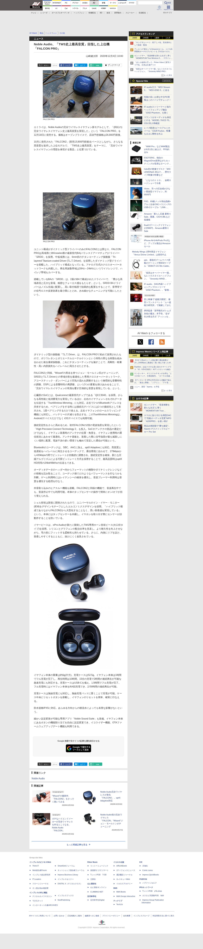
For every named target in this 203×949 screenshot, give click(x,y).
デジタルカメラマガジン (42, 896)
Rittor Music (92, 862)
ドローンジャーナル (40, 884)
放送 (108, 13)
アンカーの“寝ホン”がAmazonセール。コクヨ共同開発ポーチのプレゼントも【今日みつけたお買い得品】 (153, 51)
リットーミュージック (99, 866)
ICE (140, 862)
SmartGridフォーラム (66, 866)
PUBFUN (143, 879)
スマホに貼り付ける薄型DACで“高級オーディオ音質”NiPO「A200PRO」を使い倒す (157, 418)
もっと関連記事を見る (77, 844)
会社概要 (126, 916)
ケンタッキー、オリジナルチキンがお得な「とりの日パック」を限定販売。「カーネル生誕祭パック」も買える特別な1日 (153, 375)
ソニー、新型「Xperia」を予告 (146, 387)
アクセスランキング (145, 34)
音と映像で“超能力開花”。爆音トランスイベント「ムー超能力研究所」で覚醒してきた (157, 302)
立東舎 (93, 879)
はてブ (82, 65)
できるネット (37, 901)
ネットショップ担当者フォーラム (71, 870)
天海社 (145, 866)
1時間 (134, 38)
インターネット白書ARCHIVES (45, 905)
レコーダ (44, 13)
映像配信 (92, 13)
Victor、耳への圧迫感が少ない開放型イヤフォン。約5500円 (157, 191)
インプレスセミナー (66, 879)
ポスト (46, 65)
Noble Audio (38, 778)
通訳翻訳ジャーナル (124, 875)
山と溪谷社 (91, 884)
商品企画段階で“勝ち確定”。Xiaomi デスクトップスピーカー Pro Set (157, 429)
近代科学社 (91, 896)
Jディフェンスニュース (125, 870)
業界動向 (117, 13)
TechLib (119, 904)
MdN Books (121, 892)
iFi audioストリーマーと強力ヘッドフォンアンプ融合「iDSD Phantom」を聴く (157, 110)
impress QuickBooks (150, 875)
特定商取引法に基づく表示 (163, 916)
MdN (115, 888)
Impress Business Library (68, 875)
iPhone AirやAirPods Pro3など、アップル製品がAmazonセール (157, 243)
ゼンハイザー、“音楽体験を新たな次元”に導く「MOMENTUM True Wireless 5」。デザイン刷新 (153, 58)
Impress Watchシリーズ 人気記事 (152, 351)
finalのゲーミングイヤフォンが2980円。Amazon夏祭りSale (157, 228)
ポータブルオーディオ (61, 13)
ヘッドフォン (79, 13)
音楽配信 (142, 13)
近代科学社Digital (97, 900)
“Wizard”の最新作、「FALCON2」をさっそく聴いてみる (63, 799)
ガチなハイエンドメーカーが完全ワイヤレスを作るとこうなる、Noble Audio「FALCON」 (62, 824)
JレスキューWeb (123, 879)
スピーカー (130, 13)
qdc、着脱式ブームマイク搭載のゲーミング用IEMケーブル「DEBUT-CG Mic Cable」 (157, 263)
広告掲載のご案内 (74, 916)
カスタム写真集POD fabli (153, 896)
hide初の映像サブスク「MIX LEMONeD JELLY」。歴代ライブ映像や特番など (157, 172)
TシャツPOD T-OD (98, 875)
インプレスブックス (66, 896)
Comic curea (147, 870)
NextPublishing (64, 900)
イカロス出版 (118, 862)
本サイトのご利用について (40, 916)
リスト (54, 65)
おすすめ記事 (142, 398)
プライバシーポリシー (111, 916)
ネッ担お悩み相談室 (40, 888)
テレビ (33, 13)
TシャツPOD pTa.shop (152, 891)
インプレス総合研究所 (41, 875)
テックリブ (117, 901)
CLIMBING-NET (96, 892)
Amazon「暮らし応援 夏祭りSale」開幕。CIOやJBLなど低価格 (157, 217)
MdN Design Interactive (125, 896)
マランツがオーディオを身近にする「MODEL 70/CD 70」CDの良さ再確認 (157, 120)
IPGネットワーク (146, 887)
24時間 (145, 38)
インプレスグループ (141, 916)
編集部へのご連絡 (92, 916)
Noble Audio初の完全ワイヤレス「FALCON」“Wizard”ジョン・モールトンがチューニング (111, 820)
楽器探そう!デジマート (99, 870)
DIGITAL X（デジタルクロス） (70, 884)
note (97, 65)
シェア (67, 65)
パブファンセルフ (149, 883)
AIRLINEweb (121, 866)
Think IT (35, 866)
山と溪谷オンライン (98, 887)
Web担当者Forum (39, 870)
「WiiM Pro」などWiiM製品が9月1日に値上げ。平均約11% (157, 149)
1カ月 (168, 38)
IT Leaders (36, 879)
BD (101, 13)
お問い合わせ (59, 916)
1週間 (157, 38)
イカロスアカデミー (124, 884)
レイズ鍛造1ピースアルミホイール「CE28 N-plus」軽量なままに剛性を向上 (157, 131)
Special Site (142, 81)
